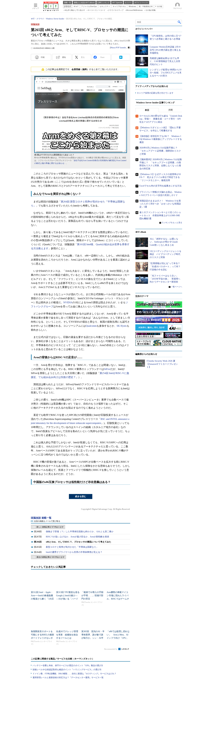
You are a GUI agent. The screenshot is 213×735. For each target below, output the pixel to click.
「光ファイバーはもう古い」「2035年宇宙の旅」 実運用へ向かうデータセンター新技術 (165, 279)
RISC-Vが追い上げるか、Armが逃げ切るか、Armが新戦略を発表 (77, 537)
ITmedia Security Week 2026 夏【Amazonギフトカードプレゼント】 (162, 364)
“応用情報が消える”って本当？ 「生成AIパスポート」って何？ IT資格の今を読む (166, 266)
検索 (179, 22)
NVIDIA (67, 302)
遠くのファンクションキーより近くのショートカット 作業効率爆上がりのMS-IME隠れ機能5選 (160, 215)
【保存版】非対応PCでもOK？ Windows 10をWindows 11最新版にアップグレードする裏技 (160, 139)
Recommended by (111, 649)
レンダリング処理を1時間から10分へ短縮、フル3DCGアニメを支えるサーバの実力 (166, 73)
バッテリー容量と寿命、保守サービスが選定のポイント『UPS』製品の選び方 (68, 665)
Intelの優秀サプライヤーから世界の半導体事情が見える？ (74, 552)
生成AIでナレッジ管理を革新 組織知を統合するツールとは (67, 634)
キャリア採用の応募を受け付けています (155, 93)
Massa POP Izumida (118, 48)
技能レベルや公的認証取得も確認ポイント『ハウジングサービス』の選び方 (67, 669)
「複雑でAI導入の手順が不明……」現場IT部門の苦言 (92, 595)
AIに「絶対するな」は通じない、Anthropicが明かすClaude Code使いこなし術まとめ (164, 242)
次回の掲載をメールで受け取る (47, 521)
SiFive (107, 369)
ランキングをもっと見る (172, 222)
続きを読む (80, 496)
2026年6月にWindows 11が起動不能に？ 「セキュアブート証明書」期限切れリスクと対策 (160, 151)
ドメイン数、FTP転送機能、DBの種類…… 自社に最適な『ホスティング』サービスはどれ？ (74, 673)
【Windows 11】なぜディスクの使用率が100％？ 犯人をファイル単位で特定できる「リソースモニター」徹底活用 (160, 177)
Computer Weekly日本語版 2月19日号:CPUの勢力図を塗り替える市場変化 (165, 50)
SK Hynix (122, 325)
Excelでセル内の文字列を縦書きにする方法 (160, 186)
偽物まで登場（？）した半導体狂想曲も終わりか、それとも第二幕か (80, 531)
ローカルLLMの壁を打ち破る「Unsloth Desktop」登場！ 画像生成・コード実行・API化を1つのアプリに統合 (160, 119)
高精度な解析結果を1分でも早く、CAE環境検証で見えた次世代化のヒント (165, 61)
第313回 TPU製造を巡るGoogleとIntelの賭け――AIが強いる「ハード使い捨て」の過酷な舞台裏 (68, 599)
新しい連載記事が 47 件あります (50, 527)
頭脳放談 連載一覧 (41, 517)
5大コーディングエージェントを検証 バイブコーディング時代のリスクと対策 (165, 254)
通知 (64, 57)
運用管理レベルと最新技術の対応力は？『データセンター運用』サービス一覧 (68, 677)
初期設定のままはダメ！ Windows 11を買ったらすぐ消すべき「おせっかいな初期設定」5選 (160, 204)
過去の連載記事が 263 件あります (50, 557)
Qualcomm (91, 325)
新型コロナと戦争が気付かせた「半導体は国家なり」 (72, 547)
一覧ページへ (176, 287)
